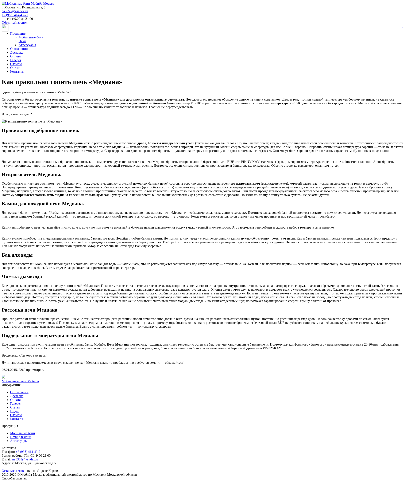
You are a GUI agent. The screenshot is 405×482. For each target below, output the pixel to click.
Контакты (17, 71)
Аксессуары (27, 45)
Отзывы (16, 64)
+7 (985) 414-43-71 (15, 15)
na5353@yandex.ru (15, 11)
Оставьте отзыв (13, 470)
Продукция (18, 33)
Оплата (15, 56)
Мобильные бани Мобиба (20, 381)
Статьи (15, 67)
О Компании (19, 392)
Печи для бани (20, 437)
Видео (14, 411)
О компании (19, 48)
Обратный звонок (14, 22)
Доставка (16, 52)
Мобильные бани (31, 37)
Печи (22, 41)
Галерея (15, 60)
